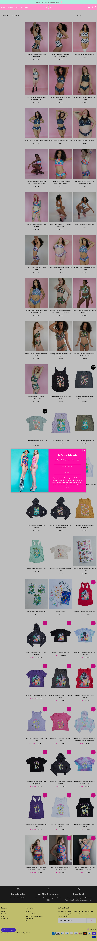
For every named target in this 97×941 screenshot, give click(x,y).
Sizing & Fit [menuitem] (24, 7)
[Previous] (28, 2)
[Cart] (95, 7)
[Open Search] (89, 7)
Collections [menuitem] (10, 7)
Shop (2, 7)
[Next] (69, 2)
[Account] (92, 7)
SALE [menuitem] (17, 7)
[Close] (84, 450)
